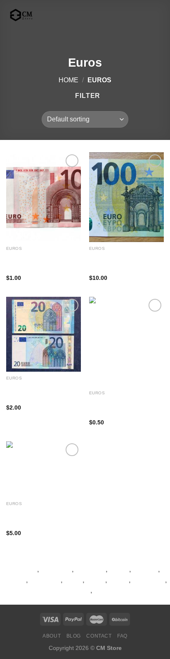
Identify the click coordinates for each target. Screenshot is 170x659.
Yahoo (119, 580)
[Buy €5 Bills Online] (126, 341)
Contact (98, 636)
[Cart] (160, 15)
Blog (73, 636)
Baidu (73, 580)
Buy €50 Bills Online (32, 511)
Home (68, 80)
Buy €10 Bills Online (32, 256)
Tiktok (95, 580)
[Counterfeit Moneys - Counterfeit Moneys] (47, 15)
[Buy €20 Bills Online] (43, 334)
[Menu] (100, 15)
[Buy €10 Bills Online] (43, 197)
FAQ (122, 636)
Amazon (145, 569)
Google (14, 580)
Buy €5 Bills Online (113, 401)
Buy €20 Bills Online (32, 386)
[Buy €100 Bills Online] (126, 197)
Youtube (24, 569)
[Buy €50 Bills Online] (43, 469)
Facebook (56, 569)
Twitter (119, 569)
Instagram (45, 580)
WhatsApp (148, 580)
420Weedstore (67, 590)
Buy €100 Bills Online (116, 256)
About (51, 636)
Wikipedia (90, 569)
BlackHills (109, 590)
